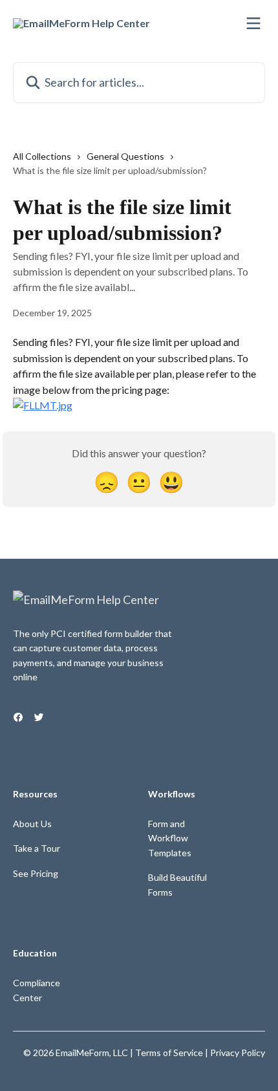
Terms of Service (169, 1052)
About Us (32, 823)
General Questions (125, 156)
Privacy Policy (237, 1052)
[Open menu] (253, 23)
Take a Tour (36, 848)
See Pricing (35, 873)
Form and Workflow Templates (169, 838)
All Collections (42, 156)
